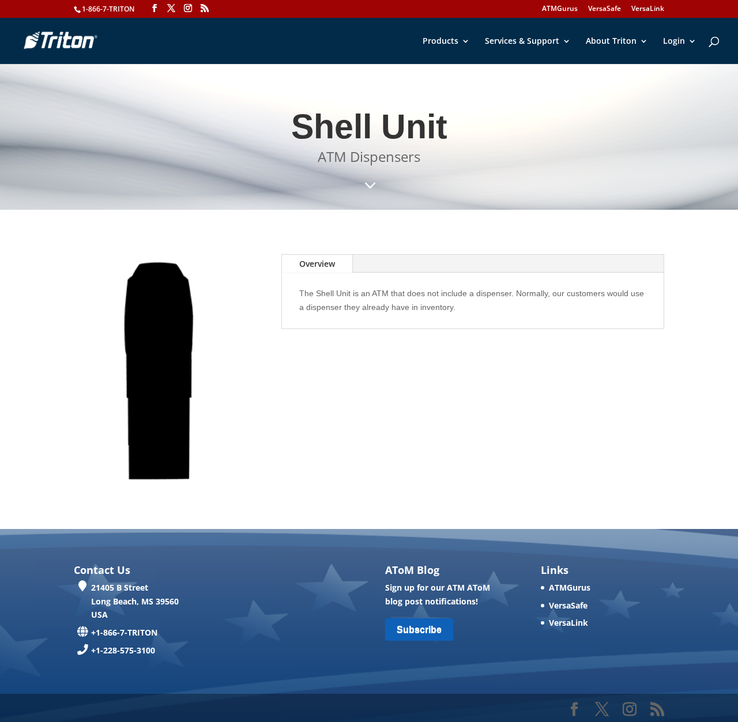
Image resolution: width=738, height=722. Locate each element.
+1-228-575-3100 (123, 650)
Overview (317, 263)
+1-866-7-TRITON (124, 632)
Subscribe (419, 629)
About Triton (611, 41)
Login (674, 41)
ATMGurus (560, 9)
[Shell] (161, 484)
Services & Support (522, 41)
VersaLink (647, 9)
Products (440, 41)
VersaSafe (604, 9)
